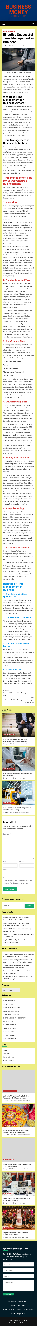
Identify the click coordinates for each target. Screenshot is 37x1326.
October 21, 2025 (9, 1134)
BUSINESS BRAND (9, 1001)
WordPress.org (8, 1060)
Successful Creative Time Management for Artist (18, 693)
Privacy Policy (28, 1310)
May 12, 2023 (8, 45)
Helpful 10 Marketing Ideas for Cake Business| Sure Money (15, 941)
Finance (5, 971)
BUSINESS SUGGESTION (11, 1014)
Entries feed (7, 1053)
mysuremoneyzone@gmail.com (21, 45)
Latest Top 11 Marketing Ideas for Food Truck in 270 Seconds (18, 935)
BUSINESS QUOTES (18, 1314)
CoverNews (13, 1323)
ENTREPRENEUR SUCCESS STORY (14, 1018)
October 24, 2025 (9, 1100)
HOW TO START (8, 1021)
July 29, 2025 (8, 1237)
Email (21, 862)
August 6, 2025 (8, 1203)
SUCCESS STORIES (9, 1032)
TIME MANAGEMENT (9, 31)
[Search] (33, 24)
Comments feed (8, 1057)
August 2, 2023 (8, 812)
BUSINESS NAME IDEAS (11, 1011)
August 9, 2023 (8, 744)
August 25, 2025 (9, 1169)
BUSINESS (12, 1301)
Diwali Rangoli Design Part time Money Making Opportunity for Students (16, 924)
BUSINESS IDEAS (8, 1004)
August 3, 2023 (8, 778)
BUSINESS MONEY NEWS (11, 1008)
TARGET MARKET (9, 1035)
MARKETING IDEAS (9, 1025)
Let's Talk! (8, 1294)
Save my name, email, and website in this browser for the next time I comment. (18, 882)
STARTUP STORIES (9, 1028)
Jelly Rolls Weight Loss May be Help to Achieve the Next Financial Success (16, 919)
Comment (7, 834)
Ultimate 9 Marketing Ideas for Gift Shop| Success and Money (17, 930)
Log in (5, 1050)
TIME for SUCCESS (18, 1305)
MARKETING (22, 1301)
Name (5, 862)
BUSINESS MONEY (18, 9)
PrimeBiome (7, 976)
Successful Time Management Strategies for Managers (19, 700)
